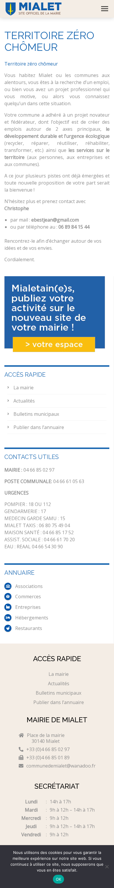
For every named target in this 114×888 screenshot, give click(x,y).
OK (58, 879)
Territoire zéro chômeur (31, 64)
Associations (29, 586)
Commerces (28, 596)
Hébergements (31, 617)
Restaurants (28, 628)
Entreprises (28, 607)
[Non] (107, 866)
